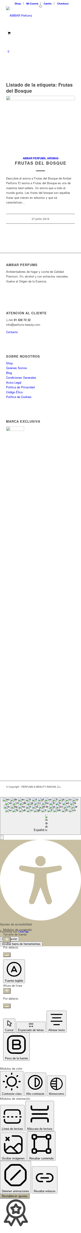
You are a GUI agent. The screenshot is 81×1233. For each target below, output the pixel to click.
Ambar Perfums (34, 158)
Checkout (63, 3)
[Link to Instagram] (71, 791)
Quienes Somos (16, 368)
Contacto (12, 332)
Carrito (48, 3)
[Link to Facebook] (58, 791)
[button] (2, 837)
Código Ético (14, 392)
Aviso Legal (13, 382)
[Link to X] (51, 791)
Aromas (52, 158)
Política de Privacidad (20, 387)
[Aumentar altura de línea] (7, 991)
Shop (18, 3)
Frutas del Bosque (40, 163)
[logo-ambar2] (33, 15)
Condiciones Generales (21, 377)
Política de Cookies (19, 397)
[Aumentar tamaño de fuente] (7, 939)
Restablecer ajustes (15, 1196)
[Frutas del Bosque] (40, 123)
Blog (9, 373)
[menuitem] (17, 3)
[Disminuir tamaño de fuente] (7, 954)
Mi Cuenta (32, 3)
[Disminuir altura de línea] (7, 1005)
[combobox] (40, 816)
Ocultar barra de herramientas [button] (21, 944)
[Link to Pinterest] (64, 791)
